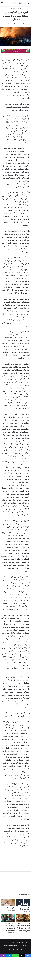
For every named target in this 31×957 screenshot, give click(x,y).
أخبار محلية (12, 8)
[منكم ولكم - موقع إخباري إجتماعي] (20, 3)
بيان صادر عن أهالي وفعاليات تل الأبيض (24, 909)
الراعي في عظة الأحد (9, 908)
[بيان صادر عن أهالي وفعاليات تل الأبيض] (23, 902)
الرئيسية (18, 8)
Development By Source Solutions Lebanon (15, 945)
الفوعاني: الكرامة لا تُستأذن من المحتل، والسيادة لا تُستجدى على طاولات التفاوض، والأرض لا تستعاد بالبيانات (8, 927)
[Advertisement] (15, 858)
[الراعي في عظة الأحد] (8, 902)
